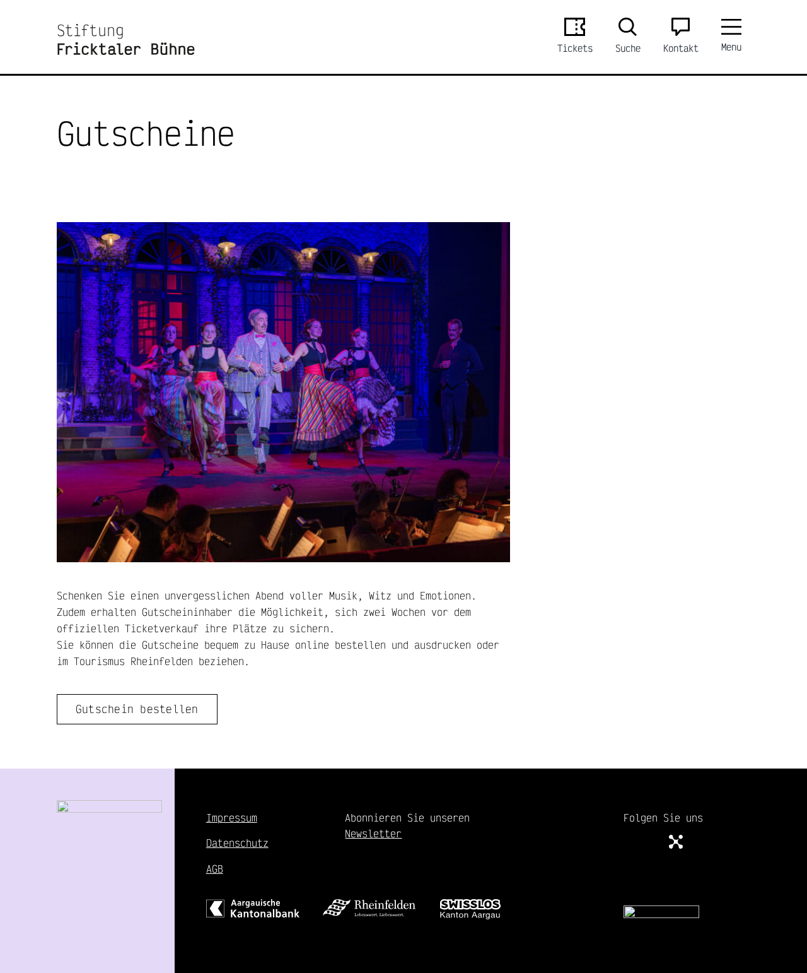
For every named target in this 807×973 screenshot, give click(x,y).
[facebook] (629, 841)
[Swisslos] (470, 904)
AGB (214, 868)
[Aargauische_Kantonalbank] (252, 904)
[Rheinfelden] (369, 904)
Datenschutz (237, 842)
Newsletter (373, 833)
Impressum (231, 817)
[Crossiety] (676, 842)
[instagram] (651, 841)
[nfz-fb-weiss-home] (661, 910)
